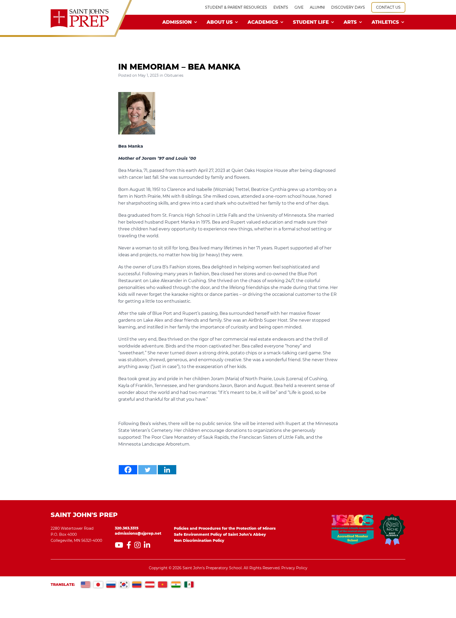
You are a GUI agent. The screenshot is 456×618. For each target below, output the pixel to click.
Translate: (63, 584)
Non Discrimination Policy (199, 540)
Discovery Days (348, 7)
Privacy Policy (294, 568)
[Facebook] (128, 469)
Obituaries (173, 75)
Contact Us (388, 7)
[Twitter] (147, 469)
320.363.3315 (127, 528)
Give (298, 7)
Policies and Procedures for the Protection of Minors (225, 528)
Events (280, 7)
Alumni (317, 7)
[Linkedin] (167, 469)
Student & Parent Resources (236, 7)
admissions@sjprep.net (138, 533)
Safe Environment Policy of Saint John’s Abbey (220, 534)
